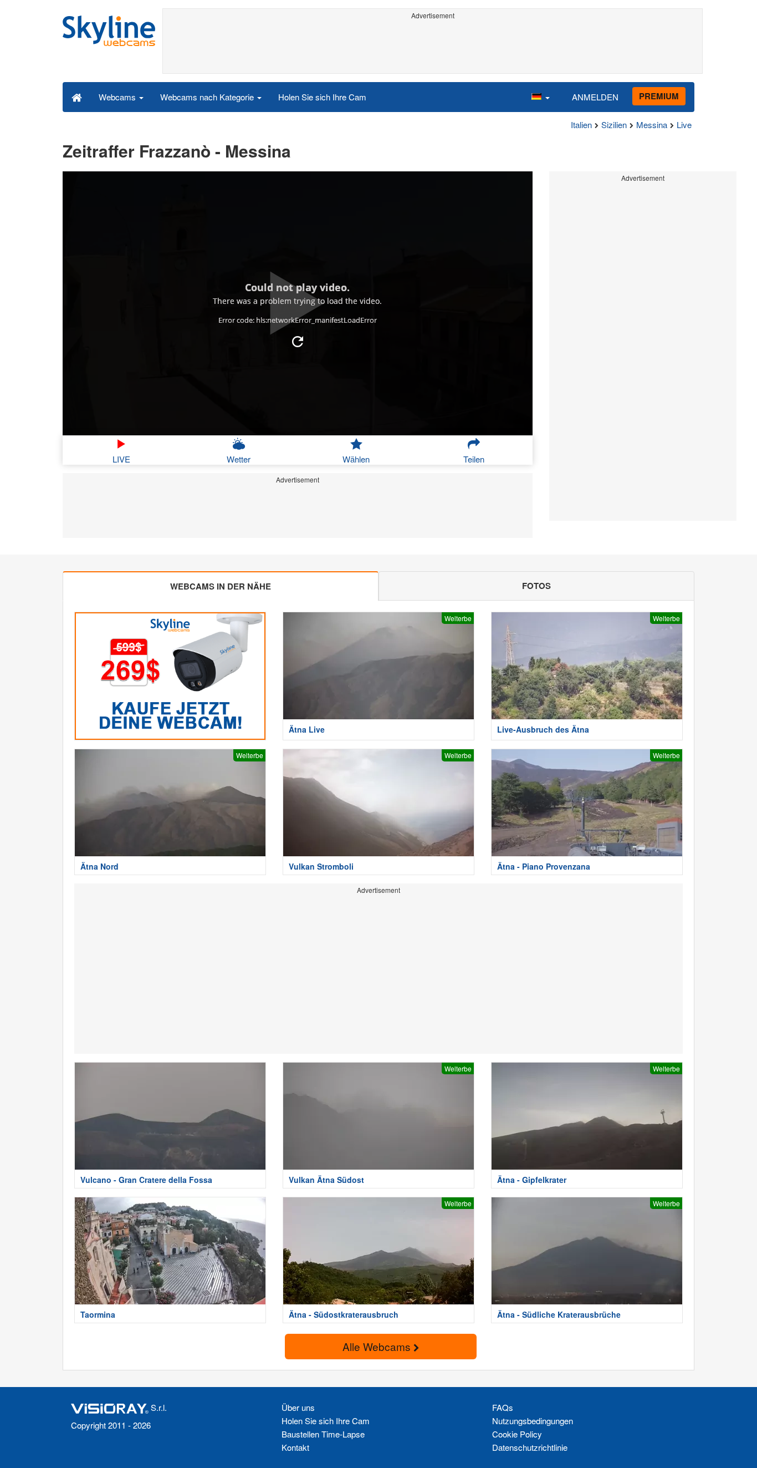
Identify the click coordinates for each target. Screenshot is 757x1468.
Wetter (238, 459)
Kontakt (295, 1447)
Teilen (473, 459)
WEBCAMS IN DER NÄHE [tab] (220, 586)
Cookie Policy (517, 1434)
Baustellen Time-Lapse (323, 1434)
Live (684, 124)
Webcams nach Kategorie (208, 97)
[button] (540, 96)
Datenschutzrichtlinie (529, 1447)
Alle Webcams (377, 1346)
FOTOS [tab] (536, 586)
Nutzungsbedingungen (532, 1420)
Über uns (298, 1407)
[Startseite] (76, 96)
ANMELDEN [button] (595, 97)
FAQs (502, 1407)
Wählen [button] (356, 459)
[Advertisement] (432, 48)
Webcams (118, 97)
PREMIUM (659, 96)
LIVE (121, 459)
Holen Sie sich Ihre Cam (322, 97)
